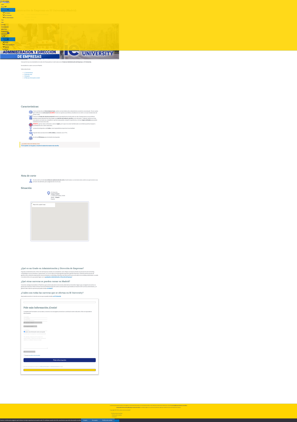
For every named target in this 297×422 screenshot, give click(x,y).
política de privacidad (35, 355)
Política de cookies (107, 420)
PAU (2, 36)
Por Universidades (9, 17)
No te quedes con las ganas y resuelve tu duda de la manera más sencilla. (40, 145)
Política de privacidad (116, 413)
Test (2, 20)
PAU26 (6, 42)
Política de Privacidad (44, 366)
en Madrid (49, 288)
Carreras (3, 24)
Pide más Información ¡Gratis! (32, 78)
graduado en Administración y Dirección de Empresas (58, 277)
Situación (27, 76)
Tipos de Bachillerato (6, 48)
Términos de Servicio (55, 366)
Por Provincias (8, 15)
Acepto (85, 420)
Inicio (2, 4)
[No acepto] (117, 421)
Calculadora (5, 34)
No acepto (95, 420)
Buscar (3, 6)
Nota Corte (4, 29)
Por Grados (7, 13)
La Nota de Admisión (10, 44)
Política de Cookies (117, 415)
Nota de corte (28, 74)
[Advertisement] (59, 91)
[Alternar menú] (8, 10)
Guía (2, 22)
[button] (6, 7)
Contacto (114, 416)
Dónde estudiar (5, 27)
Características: (28, 72)
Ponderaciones (5, 31)
